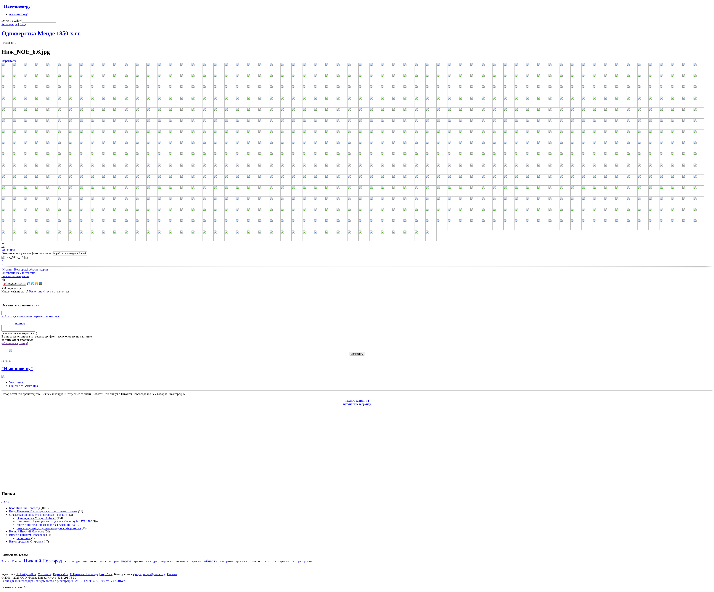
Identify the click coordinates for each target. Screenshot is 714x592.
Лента (5, 501)
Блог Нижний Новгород (24, 508)
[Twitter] (33, 283)
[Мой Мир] (41, 283)
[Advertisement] (23, 446)
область (33, 269)
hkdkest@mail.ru (26, 574)
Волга (5, 561)
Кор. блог (106, 574)
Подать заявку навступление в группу (357, 402)
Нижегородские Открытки (26, 541)
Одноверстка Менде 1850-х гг (40, 33)
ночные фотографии (188, 561)
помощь (20, 323)
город (93, 561)
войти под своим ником (16, 316)
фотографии (281, 561)
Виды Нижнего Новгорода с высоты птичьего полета (43, 511)
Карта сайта (60, 574)
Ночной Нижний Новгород (26, 531)
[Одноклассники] (37, 283)
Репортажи (23, 538)
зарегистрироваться (46, 316)
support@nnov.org (154, 574)
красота (138, 561)
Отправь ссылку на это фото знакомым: (27, 253)
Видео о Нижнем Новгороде (27, 534)
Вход (23, 24)
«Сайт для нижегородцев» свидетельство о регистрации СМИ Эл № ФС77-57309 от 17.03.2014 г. (63, 581)
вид (85, 561)
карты (44, 269)
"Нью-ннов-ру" (17, 6)
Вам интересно (25, 272)
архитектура (72, 561)
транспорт (256, 561)
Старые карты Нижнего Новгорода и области (38, 514)
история (113, 561)
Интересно (8, 272)
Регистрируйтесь (40, 291)
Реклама (172, 574)
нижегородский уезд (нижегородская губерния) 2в (49, 528)
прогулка (241, 561)
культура (151, 561)
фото (268, 561)
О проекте (44, 574)
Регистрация (9, 24)
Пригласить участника (23, 385)
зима (103, 561)
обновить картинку (14, 343)
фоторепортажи (302, 561)
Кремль (16, 561)
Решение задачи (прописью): (19, 333)
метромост (166, 561)
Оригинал (8, 249)
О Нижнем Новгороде (84, 574)
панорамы (226, 561)
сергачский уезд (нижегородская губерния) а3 (46, 524)
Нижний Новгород (14, 269)
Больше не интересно (15, 276)
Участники (16, 382)
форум (137, 574)
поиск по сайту (11, 20)
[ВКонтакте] (29, 283)
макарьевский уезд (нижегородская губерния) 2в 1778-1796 (54, 521)
